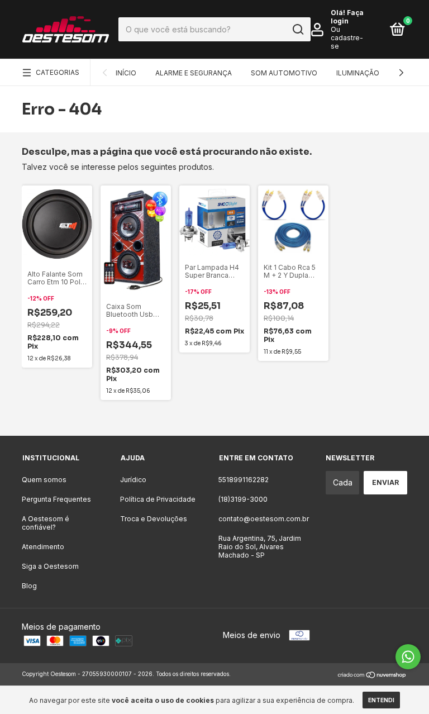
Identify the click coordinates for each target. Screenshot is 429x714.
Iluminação (357, 73)
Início (126, 73)
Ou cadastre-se (347, 37)
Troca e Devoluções (153, 519)
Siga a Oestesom (50, 566)
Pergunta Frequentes (56, 499)
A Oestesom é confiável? (45, 523)
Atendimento (43, 546)
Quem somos (44, 479)
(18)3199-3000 (243, 499)
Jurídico (133, 479)
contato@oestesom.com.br (263, 519)
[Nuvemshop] (372, 675)
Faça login (347, 16)
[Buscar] (297, 30)
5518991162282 (243, 479)
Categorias (57, 72)
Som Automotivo (284, 73)
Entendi (381, 700)
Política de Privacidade (158, 499)
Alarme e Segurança (193, 73)
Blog (29, 586)
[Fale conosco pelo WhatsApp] (408, 656)
